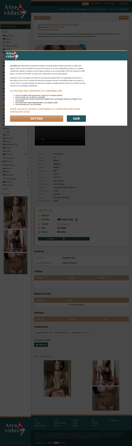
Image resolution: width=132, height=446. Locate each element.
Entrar (36, 118)
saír (76, 118)
